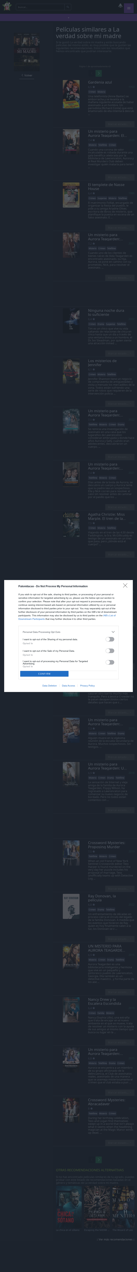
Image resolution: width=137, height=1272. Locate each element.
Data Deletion (49, 685)
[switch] (110, 639)
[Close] (126, 586)
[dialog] (68, 636)
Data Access (68, 685)
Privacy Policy (87, 685)
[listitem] (68, 632)
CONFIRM (44, 674)
